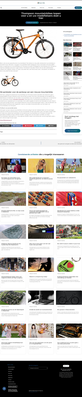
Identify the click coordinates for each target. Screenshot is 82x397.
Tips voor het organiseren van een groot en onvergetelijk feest (40, 343)
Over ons (42, 7)
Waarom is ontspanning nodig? (38, 276)
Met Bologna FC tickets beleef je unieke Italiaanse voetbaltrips (68, 211)
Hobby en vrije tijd (32, 22)
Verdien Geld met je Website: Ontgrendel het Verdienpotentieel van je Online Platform (13, 390)
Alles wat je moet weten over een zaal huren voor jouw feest (39, 244)
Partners (33, 7)
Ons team (50, 7)
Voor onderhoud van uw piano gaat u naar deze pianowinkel (67, 343)
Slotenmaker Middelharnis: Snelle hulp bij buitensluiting (72, 104)
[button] (1, 8)
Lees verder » (66, 85)
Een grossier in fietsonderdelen (66, 309)
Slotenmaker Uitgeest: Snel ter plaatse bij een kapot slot (77, 59)
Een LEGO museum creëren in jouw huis (68, 243)
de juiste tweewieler (18, 99)
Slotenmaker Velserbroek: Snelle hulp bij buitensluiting (72, 94)
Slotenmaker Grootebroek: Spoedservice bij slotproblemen (66, 59)
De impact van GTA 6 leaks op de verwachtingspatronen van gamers (77, 78)
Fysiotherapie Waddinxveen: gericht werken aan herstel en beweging (67, 49)
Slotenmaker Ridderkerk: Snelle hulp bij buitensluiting (72, 109)
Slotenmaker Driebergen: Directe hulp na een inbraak (67, 68)
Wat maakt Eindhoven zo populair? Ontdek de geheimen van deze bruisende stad (41, 179)
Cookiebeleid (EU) (12, 383)
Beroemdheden (11, 367)
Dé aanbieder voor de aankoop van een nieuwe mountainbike (73, 35)
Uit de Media (11, 369)
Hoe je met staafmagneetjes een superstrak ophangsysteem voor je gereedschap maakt (39, 212)
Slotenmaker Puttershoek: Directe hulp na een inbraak (72, 99)
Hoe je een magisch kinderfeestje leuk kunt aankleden (12, 343)
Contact (59, 7)
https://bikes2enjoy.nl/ (6, 120)
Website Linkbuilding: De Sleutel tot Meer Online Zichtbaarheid (13, 387)
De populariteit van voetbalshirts (66, 177)
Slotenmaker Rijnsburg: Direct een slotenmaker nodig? (77, 68)
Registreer (10, 377)
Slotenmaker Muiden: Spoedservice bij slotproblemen (72, 89)
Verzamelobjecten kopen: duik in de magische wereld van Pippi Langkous (11, 277)
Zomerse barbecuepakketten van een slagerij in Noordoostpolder (77, 49)
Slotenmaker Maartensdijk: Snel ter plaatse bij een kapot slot (71, 83)
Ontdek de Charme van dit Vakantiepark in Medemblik (12, 310)
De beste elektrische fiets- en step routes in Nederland (12, 211)
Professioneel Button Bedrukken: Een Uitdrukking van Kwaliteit (67, 277)
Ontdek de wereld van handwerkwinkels (40, 309)
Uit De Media (24, 7)
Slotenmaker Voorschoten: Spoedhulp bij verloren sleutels (66, 78)
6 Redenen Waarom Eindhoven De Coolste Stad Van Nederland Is (11, 244)
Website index (11, 381)
